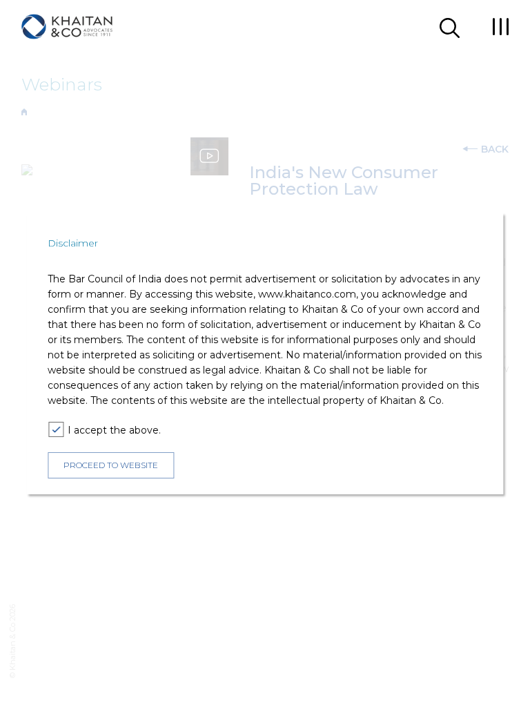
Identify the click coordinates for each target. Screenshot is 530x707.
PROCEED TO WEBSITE (110, 465)
